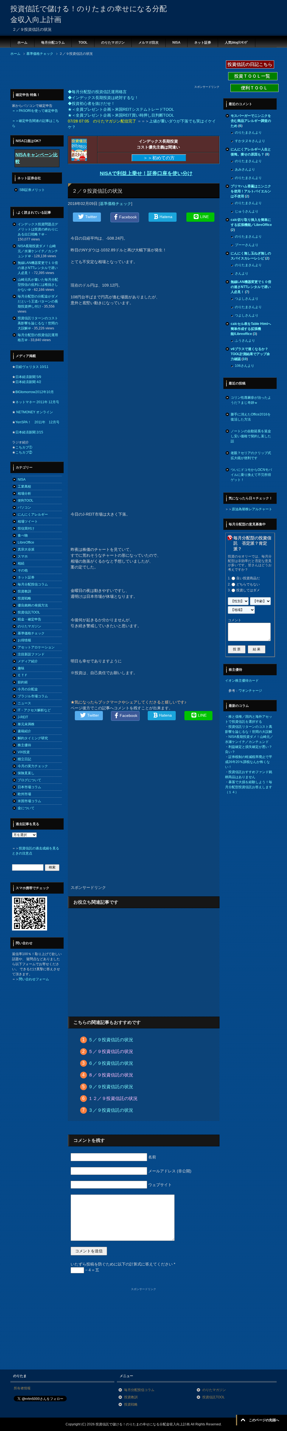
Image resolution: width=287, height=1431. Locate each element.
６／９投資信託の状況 (110, 1063)
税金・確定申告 (29, 619)
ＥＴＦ (23, 675)
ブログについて (29, 780)
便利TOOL (25, 500)
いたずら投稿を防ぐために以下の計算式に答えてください (123, 1264)
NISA (176, 42)
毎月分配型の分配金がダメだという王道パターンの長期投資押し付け (38, 301)
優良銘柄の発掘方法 (33, 605)
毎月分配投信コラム (33, 584)
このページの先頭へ (264, 1420)
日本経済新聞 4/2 (28, 382)
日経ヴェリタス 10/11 (31, 367)
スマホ (23, 556)
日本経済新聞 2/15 (29, 432)
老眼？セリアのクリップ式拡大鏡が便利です (251, 455)
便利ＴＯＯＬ (254, 88)
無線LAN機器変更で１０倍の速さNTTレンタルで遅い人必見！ (38, 268)
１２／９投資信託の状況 (113, 1098)
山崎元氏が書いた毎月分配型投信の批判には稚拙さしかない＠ (38, 285)
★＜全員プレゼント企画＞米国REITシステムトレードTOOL (121, 109)
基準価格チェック (115, 203)
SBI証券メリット (32, 190)
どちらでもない (248, 584)
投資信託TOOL (29, 612)
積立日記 (24, 759)
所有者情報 (22, 1388)
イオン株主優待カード (242, 681)
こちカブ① (23, 447)
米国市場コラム (29, 801)
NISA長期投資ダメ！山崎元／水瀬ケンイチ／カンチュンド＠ (38, 251)
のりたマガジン (113, 42)
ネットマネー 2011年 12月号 (37, 402)
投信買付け (26, 528)
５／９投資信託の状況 (110, 1039)
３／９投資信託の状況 (110, 1110)
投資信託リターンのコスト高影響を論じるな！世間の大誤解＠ (38, 323)
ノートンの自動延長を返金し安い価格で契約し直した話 (251, 436)
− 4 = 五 (91, 1270)
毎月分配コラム (53, 42)
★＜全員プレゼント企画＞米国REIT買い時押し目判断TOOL (121, 115)
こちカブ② (23, 452)
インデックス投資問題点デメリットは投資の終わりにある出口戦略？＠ (38, 229)
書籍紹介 (24, 731)
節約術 (23, 682)
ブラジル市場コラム (33, 696)
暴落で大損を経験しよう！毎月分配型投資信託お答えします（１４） (248, 787)
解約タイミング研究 (33, 738)
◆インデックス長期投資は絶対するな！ (103, 97)
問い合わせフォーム (34, 979)
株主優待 (24, 745)
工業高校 (24, 486)
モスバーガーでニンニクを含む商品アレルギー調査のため (251, 121)
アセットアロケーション (36, 647)
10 (245, 359)
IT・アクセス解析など (34, 710)
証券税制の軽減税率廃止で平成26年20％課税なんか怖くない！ (248, 762)
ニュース (24, 703)
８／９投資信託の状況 (110, 1075)
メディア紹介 (28, 661)
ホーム (22, 42)
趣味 (21, 668)
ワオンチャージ (250, 691)
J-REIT (23, 717)
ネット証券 (202, 42)
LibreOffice (26, 542)
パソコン (24, 507)
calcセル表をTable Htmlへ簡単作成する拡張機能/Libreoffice (251, 329)
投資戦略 (24, 598)
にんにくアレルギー (33, 514)
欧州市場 (24, 794)
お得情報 (24, 640)
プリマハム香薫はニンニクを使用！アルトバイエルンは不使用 (251, 191)
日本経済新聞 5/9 (28, 377)
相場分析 (24, 493)
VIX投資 (24, 752)
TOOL (82, 42)
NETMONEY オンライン (34, 412)
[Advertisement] (112, 72)
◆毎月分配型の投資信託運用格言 (97, 91)
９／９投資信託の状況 (110, 1086)
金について (26, 808)
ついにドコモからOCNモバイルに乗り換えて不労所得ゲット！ (251, 475)
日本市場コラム (29, 787)
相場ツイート (28, 521)
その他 (23, 570)
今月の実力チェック (33, 766)
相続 (21, 563)
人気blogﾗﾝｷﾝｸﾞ (236, 42)
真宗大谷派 (26, 549)
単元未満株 (26, 724)
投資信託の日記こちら (250, 64)
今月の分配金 (28, 689)
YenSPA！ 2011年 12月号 (37, 422)
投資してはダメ (248, 590)
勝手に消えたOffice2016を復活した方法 (251, 416)
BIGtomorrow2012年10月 (34, 392)
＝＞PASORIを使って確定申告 (35, 111)
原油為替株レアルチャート (252, 509)
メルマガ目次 (148, 42)
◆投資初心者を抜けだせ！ (91, 103)
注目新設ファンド (31, 654)
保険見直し (26, 773)
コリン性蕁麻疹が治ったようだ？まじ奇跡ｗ (251, 400)
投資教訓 (24, 591)
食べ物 (23, 535)
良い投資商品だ (248, 578)
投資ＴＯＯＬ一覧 (253, 76)
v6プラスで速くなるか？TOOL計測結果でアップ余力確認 (250, 354)
